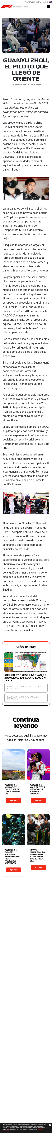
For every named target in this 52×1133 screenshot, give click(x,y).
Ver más (13, 800)
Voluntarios (30, 2)
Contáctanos (42, 2)
